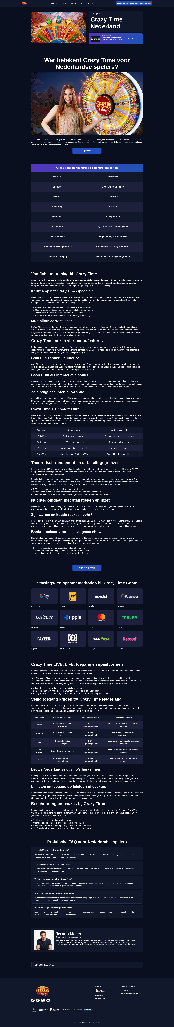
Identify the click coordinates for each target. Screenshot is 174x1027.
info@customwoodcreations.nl (132, 993)
